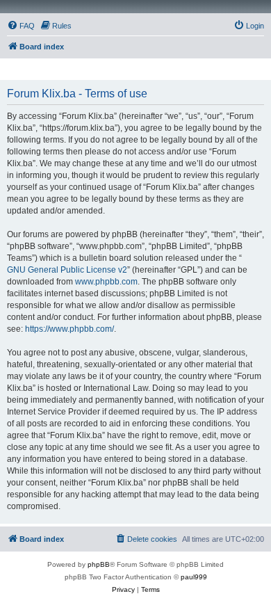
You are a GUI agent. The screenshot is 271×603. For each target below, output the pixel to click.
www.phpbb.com (106, 282)
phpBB (99, 564)
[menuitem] (21, 25)
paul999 (194, 577)
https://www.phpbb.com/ (69, 329)
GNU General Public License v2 (67, 270)
